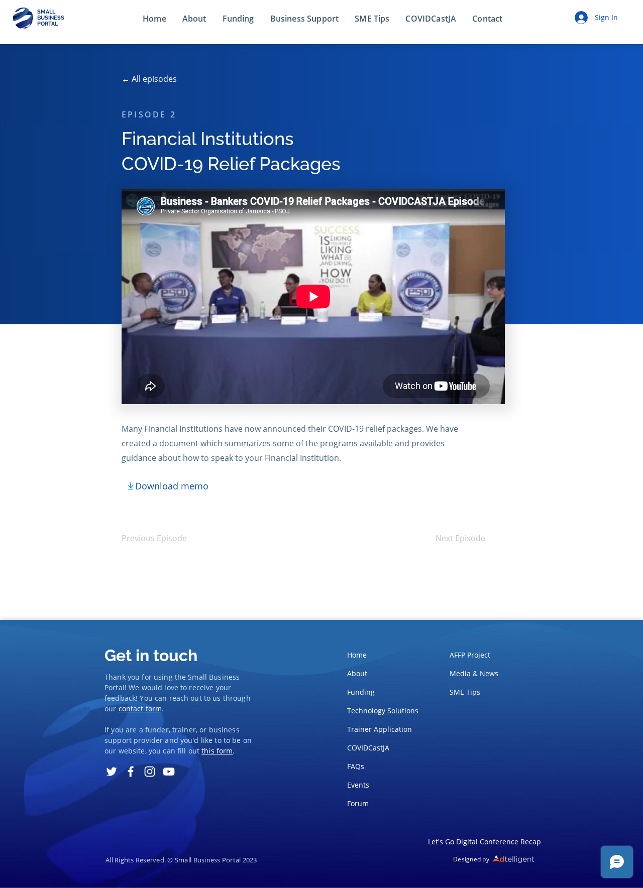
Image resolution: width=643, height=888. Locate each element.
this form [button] (217, 750)
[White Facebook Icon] (131, 772)
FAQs (355, 766)
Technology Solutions (380, 710)
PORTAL (47, 24)
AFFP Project (470, 655)
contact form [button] (140, 708)
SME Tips (465, 692)
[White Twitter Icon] (111, 772)
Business (224, 677)
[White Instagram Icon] (150, 772)
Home (357, 655)
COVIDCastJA (368, 747)
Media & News (474, 673)
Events (358, 785)
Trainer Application (379, 729)
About (357, 673)
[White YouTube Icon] (169, 772)
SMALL (46, 12)
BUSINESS (50, 18)
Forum (358, 803)
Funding (361, 692)
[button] (487, 19)
